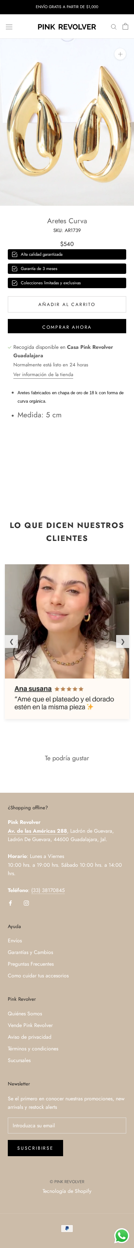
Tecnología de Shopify (67, 1191)
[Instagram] (26, 902)
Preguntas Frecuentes (31, 964)
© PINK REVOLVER (67, 1182)
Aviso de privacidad (29, 1037)
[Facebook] (10, 902)
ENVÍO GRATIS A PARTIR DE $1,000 (67, 7)
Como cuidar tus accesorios (38, 975)
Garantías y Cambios (30, 952)
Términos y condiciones (33, 1048)
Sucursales (19, 1060)
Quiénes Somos (25, 1013)
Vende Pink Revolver (30, 1025)
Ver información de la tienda (43, 374)
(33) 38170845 (48, 890)
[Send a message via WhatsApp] (122, 1236)
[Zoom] (120, 54)
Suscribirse (35, 1148)
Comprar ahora (67, 327)
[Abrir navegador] (9, 26)
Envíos (15, 940)
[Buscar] (114, 27)
